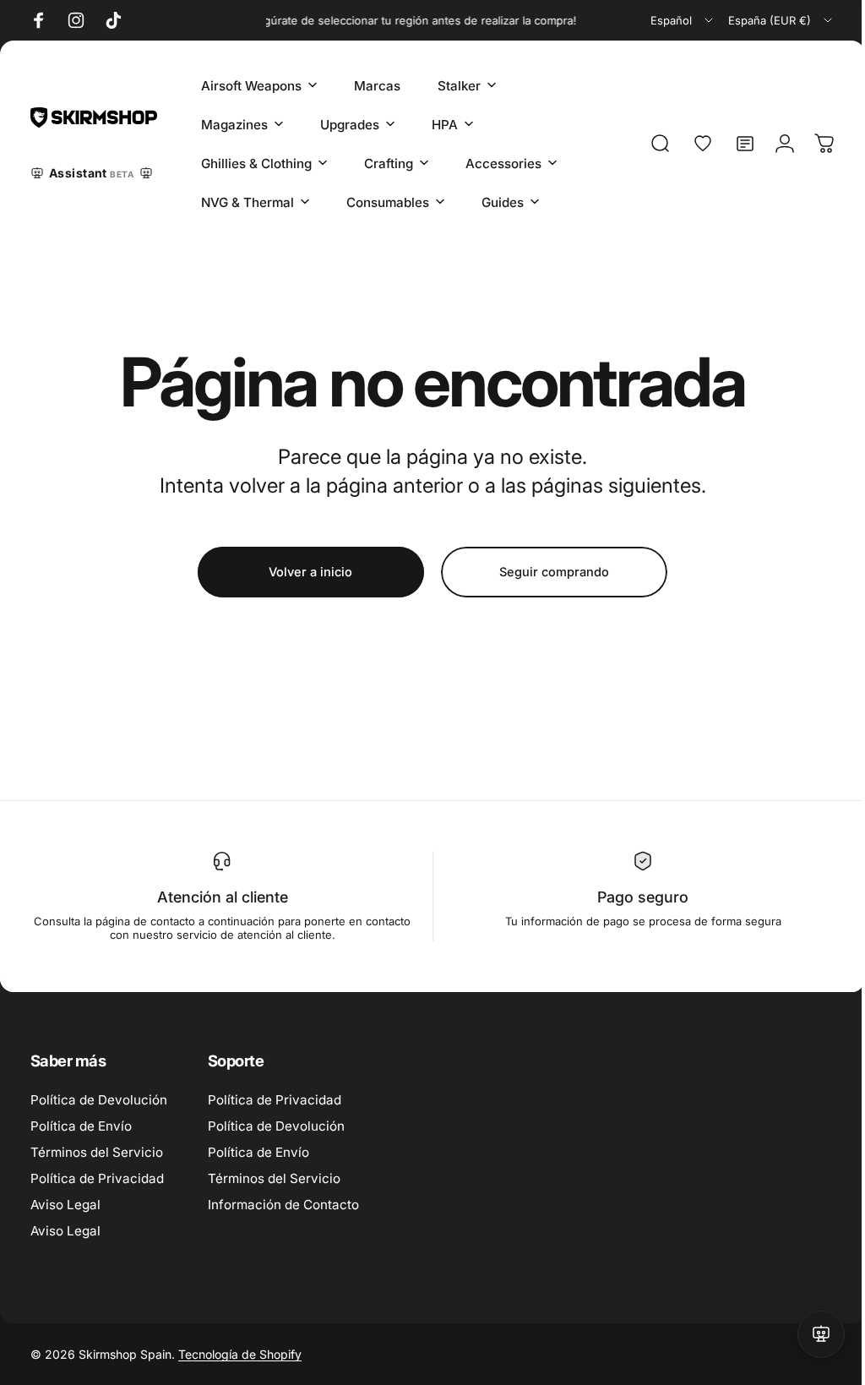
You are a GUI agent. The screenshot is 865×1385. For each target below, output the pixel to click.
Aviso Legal (65, 1205)
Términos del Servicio (96, 1152)
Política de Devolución (98, 1100)
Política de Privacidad (97, 1178)
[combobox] (682, 20)
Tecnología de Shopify (240, 1354)
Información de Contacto (283, 1205)
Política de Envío (81, 1126)
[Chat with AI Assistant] (808, 1334)
